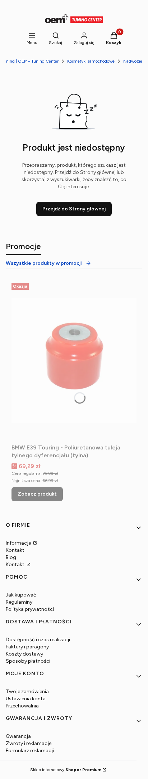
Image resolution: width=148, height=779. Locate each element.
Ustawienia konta (26, 699)
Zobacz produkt (37, 494)
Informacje (19, 543)
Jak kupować (21, 595)
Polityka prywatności (30, 609)
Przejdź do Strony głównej (74, 209)
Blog (11, 557)
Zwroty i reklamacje (28, 743)
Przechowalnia (22, 706)
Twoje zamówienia (27, 691)
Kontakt (15, 550)
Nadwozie (132, 61)
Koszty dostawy (24, 654)
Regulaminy (19, 602)
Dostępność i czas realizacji (38, 640)
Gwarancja (18, 736)
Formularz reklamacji (30, 751)
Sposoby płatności (28, 661)
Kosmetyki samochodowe (91, 61)
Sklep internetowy (65, 769)
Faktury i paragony (27, 647)
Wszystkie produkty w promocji (44, 263)
